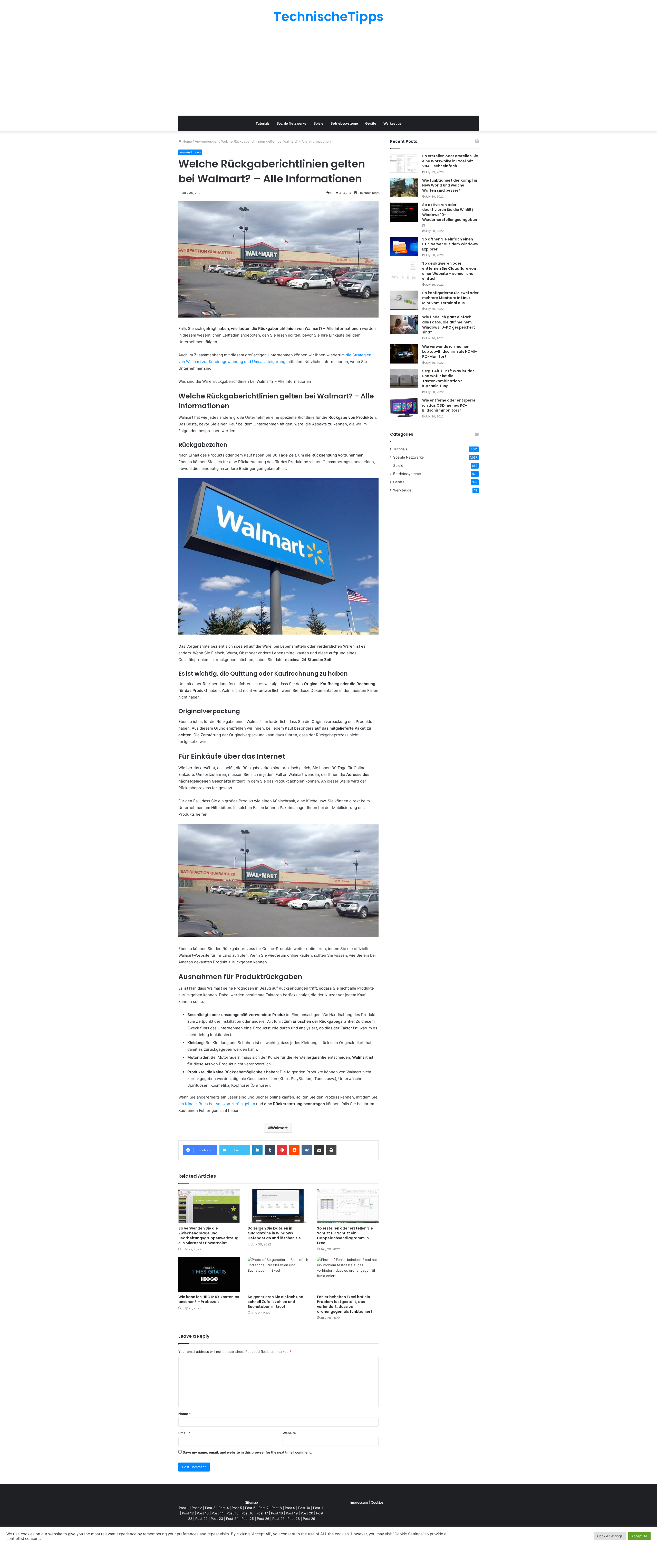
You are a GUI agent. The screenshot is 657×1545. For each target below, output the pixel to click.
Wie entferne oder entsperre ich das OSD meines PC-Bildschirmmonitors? (449, 405)
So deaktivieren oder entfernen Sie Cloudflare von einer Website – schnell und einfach (449, 271)
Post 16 (247, 1513)
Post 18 (277, 1513)
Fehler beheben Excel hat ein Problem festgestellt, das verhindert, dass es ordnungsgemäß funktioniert (344, 1304)
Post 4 (223, 1508)
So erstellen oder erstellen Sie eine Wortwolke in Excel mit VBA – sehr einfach (450, 161)
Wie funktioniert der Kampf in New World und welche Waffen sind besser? (449, 185)
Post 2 (197, 1508)
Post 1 (184, 1508)
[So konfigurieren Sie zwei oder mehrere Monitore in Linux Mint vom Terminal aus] (404, 300)
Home (186, 141)
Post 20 (307, 1513)
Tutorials (262, 123)
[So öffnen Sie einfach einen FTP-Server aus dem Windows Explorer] (404, 246)
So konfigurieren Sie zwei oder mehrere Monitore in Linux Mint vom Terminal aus (450, 297)
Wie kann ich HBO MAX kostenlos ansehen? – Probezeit (208, 1299)
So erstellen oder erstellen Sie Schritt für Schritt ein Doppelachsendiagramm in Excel (345, 1235)
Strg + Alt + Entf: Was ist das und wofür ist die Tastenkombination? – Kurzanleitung (448, 378)
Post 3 (210, 1508)
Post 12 (188, 1513)
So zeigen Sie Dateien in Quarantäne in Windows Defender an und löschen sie (274, 1233)
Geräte (370, 123)
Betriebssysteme (344, 123)
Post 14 (218, 1513)
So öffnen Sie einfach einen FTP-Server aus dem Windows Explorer (450, 244)
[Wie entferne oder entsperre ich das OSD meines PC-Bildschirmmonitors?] (404, 407)
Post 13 (203, 1513)
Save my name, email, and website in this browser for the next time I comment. (247, 1452)
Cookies (377, 1502)
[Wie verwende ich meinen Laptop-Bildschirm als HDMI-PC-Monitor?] (404, 354)
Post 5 (237, 1508)
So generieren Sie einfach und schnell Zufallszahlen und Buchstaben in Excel (275, 1301)
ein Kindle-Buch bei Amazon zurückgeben (216, 1103)
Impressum (359, 1502)
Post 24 (232, 1518)
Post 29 (309, 1518)
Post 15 (232, 1513)
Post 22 (201, 1518)
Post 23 (217, 1518)
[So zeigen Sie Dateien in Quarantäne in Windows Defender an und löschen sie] (278, 1206)
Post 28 (293, 1518)
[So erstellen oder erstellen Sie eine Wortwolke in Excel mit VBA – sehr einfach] (404, 163)
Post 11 (318, 1508)
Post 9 (290, 1508)
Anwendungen (206, 141)
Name (184, 1414)
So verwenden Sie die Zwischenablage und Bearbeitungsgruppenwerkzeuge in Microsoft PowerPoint (208, 1235)
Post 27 (278, 1518)
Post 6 (250, 1508)
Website (289, 1433)
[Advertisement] (328, 69)
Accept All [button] (639, 1536)
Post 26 (263, 1518)
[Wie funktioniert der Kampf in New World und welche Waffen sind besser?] (404, 187)
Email (184, 1433)
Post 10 (304, 1508)
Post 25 (247, 1518)
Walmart (279, 1127)
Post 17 (262, 1513)
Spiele (318, 123)
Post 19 (292, 1513)
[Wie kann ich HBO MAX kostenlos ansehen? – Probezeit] (209, 1274)
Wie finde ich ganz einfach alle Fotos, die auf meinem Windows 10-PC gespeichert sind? (448, 324)
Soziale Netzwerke (291, 123)
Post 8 (277, 1508)
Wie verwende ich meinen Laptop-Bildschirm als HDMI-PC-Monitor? (449, 351)
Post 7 (263, 1508)
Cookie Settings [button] (610, 1536)
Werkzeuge (392, 123)
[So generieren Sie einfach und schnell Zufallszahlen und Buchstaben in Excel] (278, 1274)
